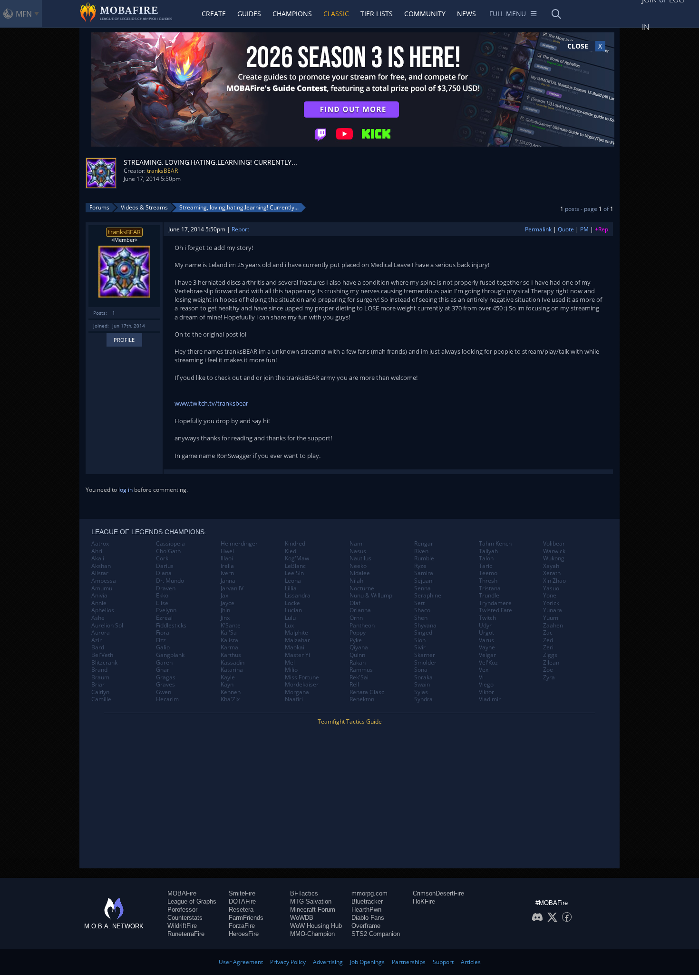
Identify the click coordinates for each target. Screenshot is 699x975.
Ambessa (103, 581)
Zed (548, 640)
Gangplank (170, 655)
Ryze (420, 566)
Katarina (232, 670)
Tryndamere (495, 603)
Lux (289, 625)
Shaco (422, 610)
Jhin (225, 610)
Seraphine (427, 595)
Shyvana (425, 625)
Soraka (423, 677)
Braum (100, 677)
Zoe (548, 670)
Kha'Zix (230, 699)
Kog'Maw (297, 558)
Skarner (424, 655)
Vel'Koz (488, 663)
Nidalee (360, 573)
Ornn (356, 618)
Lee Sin (294, 573)
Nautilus (360, 558)
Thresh (488, 581)
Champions (292, 13)
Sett (419, 603)
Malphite (296, 633)
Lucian (293, 610)
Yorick (551, 603)
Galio (163, 647)
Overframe (365, 925)
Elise (162, 603)
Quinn (357, 655)
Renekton (362, 699)
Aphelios (102, 610)
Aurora (100, 633)
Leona (293, 581)
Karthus (231, 655)
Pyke (356, 640)
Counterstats (185, 917)
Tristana (490, 588)
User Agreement (241, 962)
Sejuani (424, 581)
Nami (357, 543)
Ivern (227, 573)
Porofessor (182, 909)
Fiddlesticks (171, 625)
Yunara (552, 610)
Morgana (297, 692)
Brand (99, 670)
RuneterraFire (185, 933)
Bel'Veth (102, 655)
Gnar (162, 670)
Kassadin (232, 663)
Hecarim (167, 699)
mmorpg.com (369, 893)
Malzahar (297, 640)
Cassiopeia (170, 543)
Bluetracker (367, 901)
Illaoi (227, 558)
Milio (291, 670)
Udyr (485, 625)
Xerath (552, 573)
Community (425, 13)
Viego (486, 684)
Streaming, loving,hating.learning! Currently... (239, 207)
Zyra (549, 677)
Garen (164, 663)
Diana (164, 573)
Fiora (162, 633)
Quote (566, 229)
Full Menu (507, 13)
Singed (423, 633)
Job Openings (367, 962)
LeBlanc (295, 566)
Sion (420, 640)
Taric (485, 566)
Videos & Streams (144, 207)
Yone (549, 595)
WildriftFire (182, 925)
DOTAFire (242, 901)
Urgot (486, 633)
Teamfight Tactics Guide (350, 721)
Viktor (486, 692)
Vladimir (490, 699)
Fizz (161, 640)
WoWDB (301, 917)
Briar (98, 684)
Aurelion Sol (107, 625)
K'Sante (231, 625)
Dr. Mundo (170, 581)
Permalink (538, 229)
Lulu (290, 618)
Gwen (163, 692)
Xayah (551, 566)
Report (240, 229)
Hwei (227, 551)
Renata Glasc (367, 692)
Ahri (96, 551)
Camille (101, 699)
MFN (24, 14)
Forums (99, 207)
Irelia (227, 566)
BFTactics (304, 893)
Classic (336, 13)
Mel (290, 663)
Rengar (423, 543)
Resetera (241, 909)
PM (584, 229)
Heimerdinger (239, 543)
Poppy (358, 633)
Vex (483, 670)
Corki (163, 558)
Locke (292, 603)
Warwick (554, 551)
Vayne (487, 647)
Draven (165, 588)
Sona (420, 670)
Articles (471, 962)
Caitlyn (100, 692)
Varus (486, 640)
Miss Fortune (302, 677)
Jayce (227, 603)
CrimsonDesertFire (438, 893)
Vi (481, 677)
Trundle (489, 595)
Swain (422, 684)
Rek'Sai (359, 677)
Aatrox (100, 543)
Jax (224, 595)
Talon (486, 558)
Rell (354, 684)
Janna (228, 581)
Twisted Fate (495, 610)
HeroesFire (244, 933)
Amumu (101, 588)
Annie (99, 603)
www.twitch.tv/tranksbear (211, 403)
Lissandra (298, 595)
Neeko (358, 566)
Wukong (553, 558)
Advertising (328, 962)
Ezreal (164, 618)
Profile (124, 339)
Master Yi (297, 655)
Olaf (355, 603)
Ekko (162, 595)
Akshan (101, 566)
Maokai (294, 647)
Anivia (99, 595)
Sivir (420, 647)
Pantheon (362, 625)
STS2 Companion (375, 933)
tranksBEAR (162, 171)
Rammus (361, 670)
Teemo (488, 573)
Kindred (295, 543)
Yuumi (551, 618)
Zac (548, 633)
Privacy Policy (288, 962)
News (466, 13)
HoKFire (424, 901)
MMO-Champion (312, 933)
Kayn (227, 684)
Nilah (356, 581)
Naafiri (294, 699)
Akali (97, 558)
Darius (165, 566)
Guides (249, 13)
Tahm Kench (495, 543)
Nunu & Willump (371, 595)
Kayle (228, 677)
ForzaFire (242, 925)
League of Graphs (191, 901)
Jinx (225, 618)
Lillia (291, 588)
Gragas (165, 677)
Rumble (424, 558)
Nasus (358, 551)
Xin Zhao (554, 581)
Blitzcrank (104, 663)
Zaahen (553, 625)
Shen (420, 618)
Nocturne (362, 588)
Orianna (360, 610)
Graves (165, 684)
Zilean (551, 663)
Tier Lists (376, 13)
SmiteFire (242, 893)
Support (443, 962)
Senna (422, 588)
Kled (290, 551)
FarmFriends (246, 917)
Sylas (421, 692)
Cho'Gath (168, 551)
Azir (96, 640)
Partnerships (409, 962)
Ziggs (550, 655)
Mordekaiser (302, 684)
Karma (229, 647)
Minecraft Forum (312, 909)
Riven (421, 551)
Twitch (487, 618)
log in (125, 490)
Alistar (99, 573)
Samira (423, 573)
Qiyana (359, 647)
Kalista (229, 640)
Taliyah (488, 551)
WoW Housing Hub (316, 925)
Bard (97, 647)
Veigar (487, 655)
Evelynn (166, 610)
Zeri (548, 647)
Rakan (358, 663)
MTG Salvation (310, 901)
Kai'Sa (229, 633)
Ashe (98, 618)
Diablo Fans (367, 917)
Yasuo (551, 588)
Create (214, 13)
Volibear (554, 543)
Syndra (423, 699)
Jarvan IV (232, 588)
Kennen (231, 692)
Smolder (425, 663)
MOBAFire (181, 893)
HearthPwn (366, 909)
